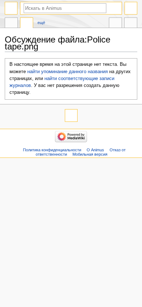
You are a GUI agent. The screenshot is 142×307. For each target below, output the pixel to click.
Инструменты (131, 23)
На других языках (115, 23)
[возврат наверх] (71, 115)
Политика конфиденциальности (52, 150)
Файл (11, 23)
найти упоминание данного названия (67, 71)
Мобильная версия (89, 154)
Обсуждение (26, 23)
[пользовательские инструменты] (131, 8)
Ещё (41, 22)
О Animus (95, 150)
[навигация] (11, 8)
